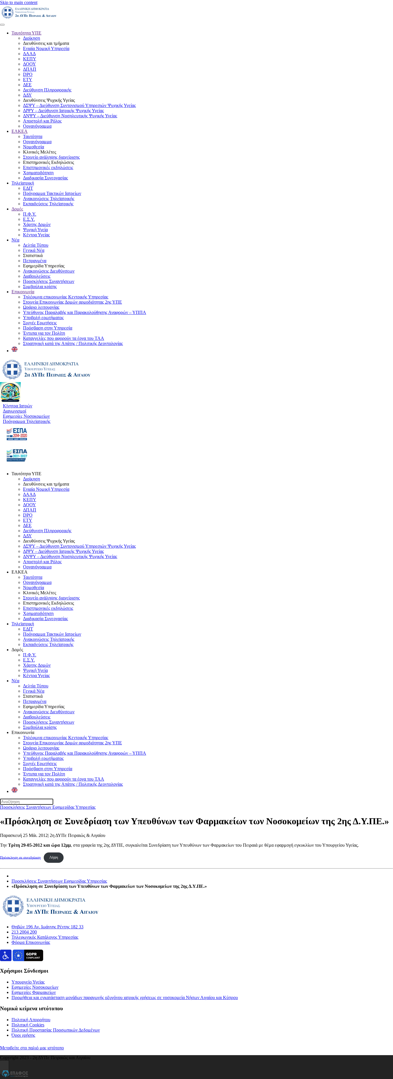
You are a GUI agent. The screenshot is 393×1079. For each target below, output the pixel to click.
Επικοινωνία (23, 291)
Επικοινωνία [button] (23, 732)
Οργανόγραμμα (37, 126)
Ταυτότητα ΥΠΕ (26, 32)
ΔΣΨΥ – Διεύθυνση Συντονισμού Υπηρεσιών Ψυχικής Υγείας (79, 105)
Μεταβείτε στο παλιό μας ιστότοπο (32, 1047)
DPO (28, 74)
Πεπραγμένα (34, 260)
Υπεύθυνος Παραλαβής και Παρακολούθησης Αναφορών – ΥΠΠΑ (84, 312)
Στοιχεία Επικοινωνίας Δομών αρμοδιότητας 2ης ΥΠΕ (72, 302)
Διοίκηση (31, 38)
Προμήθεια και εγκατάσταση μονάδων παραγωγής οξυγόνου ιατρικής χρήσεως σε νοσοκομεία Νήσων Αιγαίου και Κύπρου (125, 997)
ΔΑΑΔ (29, 53)
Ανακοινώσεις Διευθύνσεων (49, 271)
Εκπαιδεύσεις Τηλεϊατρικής (48, 203)
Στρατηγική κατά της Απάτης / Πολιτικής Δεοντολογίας (73, 343)
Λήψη (53, 857)
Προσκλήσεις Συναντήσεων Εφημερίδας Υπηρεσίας (48, 807)
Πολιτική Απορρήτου (31, 1019)
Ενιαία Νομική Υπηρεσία (46, 48)
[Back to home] (29, 18)
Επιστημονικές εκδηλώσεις (48, 167)
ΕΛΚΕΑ (20, 131)
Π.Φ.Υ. (29, 214)
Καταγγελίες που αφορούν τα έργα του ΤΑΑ (63, 338)
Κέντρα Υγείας (36, 234)
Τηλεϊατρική (23, 183)
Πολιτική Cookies (28, 1024)
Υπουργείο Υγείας (28, 982)
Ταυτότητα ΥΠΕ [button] (26, 473)
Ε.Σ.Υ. (29, 219)
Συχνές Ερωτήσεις (40, 322)
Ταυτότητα (32, 136)
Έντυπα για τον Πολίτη (44, 333)
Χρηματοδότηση (38, 172)
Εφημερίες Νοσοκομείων (35, 987)
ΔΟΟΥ (29, 64)
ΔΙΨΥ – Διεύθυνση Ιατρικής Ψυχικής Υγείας (63, 110)
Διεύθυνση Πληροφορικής (47, 89)
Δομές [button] (17, 649)
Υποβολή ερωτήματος (43, 317)
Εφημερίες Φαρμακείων (34, 992)
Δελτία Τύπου (35, 245)
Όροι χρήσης (23, 1035)
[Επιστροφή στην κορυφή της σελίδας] (4, 1067)
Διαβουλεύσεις (36, 276)
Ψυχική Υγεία (35, 229)
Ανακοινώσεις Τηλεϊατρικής (48, 198)
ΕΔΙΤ (28, 188)
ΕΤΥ (27, 79)
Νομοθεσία (33, 146)
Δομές (17, 208)
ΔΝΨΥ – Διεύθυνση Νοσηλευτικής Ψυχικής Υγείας (70, 115)
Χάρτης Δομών (37, 224)
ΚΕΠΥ (29, 58)
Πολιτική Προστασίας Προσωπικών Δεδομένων (56, 1030)
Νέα (15, 239)
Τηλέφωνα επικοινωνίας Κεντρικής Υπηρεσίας (65, 296)
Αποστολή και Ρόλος (42, 120)
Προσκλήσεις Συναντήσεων (48, 281)
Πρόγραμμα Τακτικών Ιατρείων (52, 193)
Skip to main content (18, 2)
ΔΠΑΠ (29, 69)
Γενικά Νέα (33, 250)
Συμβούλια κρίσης (40, 286)
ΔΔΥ (27, 95)
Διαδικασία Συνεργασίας (45, 177)
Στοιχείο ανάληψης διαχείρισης (51, 157)
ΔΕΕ (27, 84)
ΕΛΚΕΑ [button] (20, 572)
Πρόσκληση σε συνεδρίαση (20, 857)
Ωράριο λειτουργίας (41, 307)
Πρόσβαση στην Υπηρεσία (47, 327)
